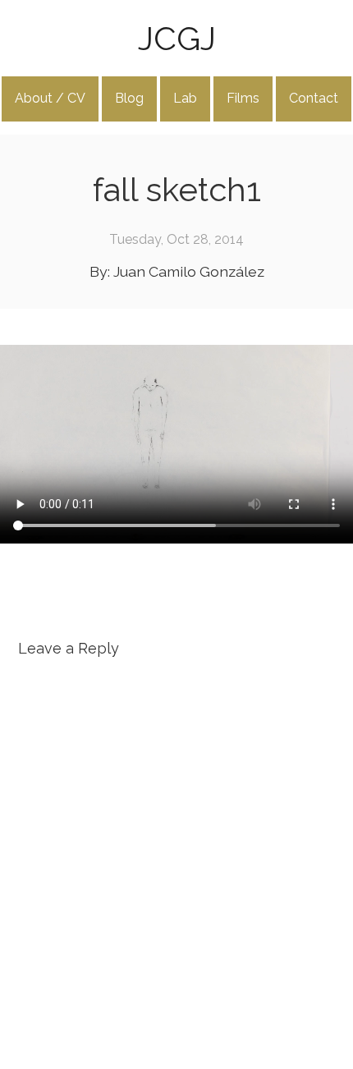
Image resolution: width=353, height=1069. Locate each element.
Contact (313, 98)
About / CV (50, 98)
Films (243, 98)
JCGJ (177, 38)
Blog (129, 98)
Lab (185, 98)
